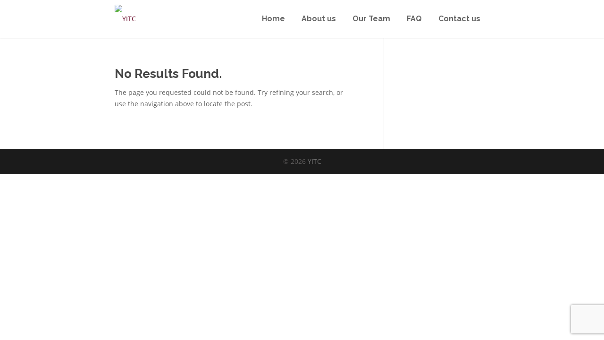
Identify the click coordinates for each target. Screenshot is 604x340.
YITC (314, 161)
